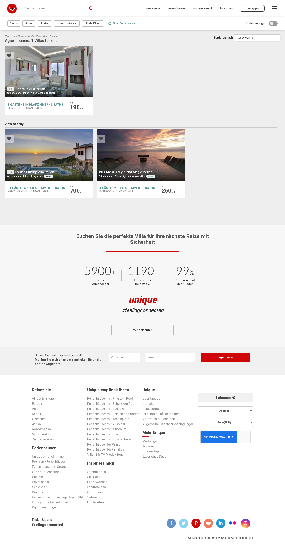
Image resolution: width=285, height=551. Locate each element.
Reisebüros (150, 409)
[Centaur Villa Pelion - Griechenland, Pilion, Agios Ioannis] (49, 72)
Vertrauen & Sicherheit (158, 419)
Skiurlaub (93, 477)
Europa (37, 404)
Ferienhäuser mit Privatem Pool (110, 398)
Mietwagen (150, 441)
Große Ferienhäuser (46, 472)
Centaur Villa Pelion (30, 89)
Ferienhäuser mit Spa (102, 434)
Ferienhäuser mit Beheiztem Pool (111, 404)
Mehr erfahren (143, 330)
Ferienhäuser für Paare (103, 444)
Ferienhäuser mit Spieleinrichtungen (113, 414)
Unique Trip (150, 451)
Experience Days (154, 456)
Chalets (37, 477)
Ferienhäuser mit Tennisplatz (108, 419)
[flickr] (233, 523)
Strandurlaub (96, 472)
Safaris (92, 497)
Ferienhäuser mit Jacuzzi (105, 409)
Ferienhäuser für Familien (105, 449)
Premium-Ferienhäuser (48, 461)
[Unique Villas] (12, 8)
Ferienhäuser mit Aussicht (106, 424)
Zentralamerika (43, 439)
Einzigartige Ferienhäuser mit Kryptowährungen (53, 504)
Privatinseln (40, 482)
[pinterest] (197, 523)
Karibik (37, 414)
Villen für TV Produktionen (106, 454)
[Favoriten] (9, 56)
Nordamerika (41, 429)
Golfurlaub (95, 492)
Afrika (36, 424)
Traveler (148, 446)
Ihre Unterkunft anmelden (161, 414)
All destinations (43, 398)
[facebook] (173, 523)
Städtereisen (96, 487)
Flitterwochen (97, 482)
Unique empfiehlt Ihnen (48, 456)
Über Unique (151, 398)
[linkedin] (222, 523)
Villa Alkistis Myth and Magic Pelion (125, 172)
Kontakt (148, 404)
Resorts (37, 492)
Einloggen (223, 398)
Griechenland (25, 36)
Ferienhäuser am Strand (49, 466)
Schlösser (39, 487)
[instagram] (247, 523)
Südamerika (40, 434)
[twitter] (185, 523)
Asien (36, 409)
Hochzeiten (95, 502)
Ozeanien (39, 419)
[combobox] (257, 37)
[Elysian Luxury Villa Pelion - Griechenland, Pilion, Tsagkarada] (49, 155)
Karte (50, 93)
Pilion (38, 36)
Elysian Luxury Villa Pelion (34, 172)
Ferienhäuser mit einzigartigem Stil (57, 497)
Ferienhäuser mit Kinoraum (106, 429)
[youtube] (210, 523)
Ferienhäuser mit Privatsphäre (109, 439)
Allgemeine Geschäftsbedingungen (168, 424)
